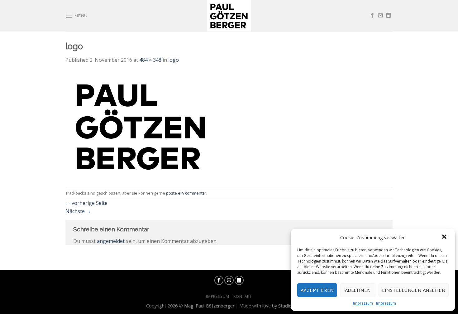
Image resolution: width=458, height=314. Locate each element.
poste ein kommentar (186, 193)
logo (173, 59)
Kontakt (242, 296)
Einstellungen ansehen (413, 290)
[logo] (140, 125)
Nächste (78, 211)
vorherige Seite (86, 203)
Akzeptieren (317, 290)
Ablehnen (358, 290)
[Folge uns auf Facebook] (372, 15)
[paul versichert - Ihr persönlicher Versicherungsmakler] (229, 15)
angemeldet (111, 241)
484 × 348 (150, 59)
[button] (445, 237)
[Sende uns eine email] (380, 15)
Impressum (363, 303)
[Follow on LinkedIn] (388, 15)
